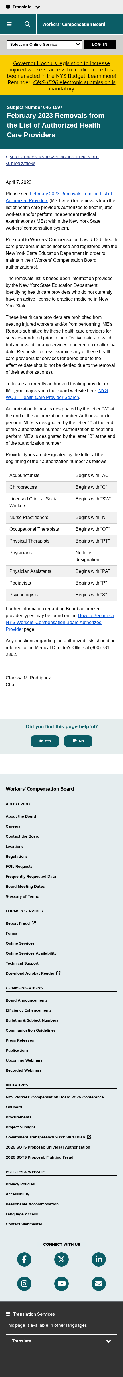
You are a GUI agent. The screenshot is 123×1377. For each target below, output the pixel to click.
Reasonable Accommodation (32, 1204)
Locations (14, 847)
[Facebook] (24, 1259)
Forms (11, 933)
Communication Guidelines (31, 1030)
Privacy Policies (20, 1184)
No (81, 741)
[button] (9, 24)
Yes (48, 741)
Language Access (22, 1214)
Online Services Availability (31, 953)
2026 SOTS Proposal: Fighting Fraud (39, 1157)
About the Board (21, 816)
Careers (13, 826)
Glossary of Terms (22, 897)
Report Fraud (21, 923)
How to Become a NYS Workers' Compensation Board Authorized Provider (60, 622)
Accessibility (17, 1194)
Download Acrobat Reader (33, 973)
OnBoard (14, 1107)
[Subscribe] (99, 1284)
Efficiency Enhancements (29, 1010)
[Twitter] (61, 1259)
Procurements (18, 1117)
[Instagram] (24, 1284)
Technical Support (22, 963)
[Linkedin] (99, 1259)
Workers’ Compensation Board (74, 24)
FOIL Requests (19, 867)
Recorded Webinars (23, 1070)
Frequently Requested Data (31, 877)
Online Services (20, 943)
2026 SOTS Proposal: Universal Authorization (48, 1147)
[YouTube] (61, 1284)
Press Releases (20, 1040)
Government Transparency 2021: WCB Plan (48, 1137)
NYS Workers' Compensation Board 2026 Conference (55, 1097)
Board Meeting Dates (25, 887)
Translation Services (34, 1314)
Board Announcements (27, 1000)
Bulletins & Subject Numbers (32, 1020)
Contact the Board (22, 836)
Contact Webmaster (24, 1224)
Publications (17, 1050)
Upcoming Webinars (24, 1060)
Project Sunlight (20, 1127)
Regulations (17, 857)
